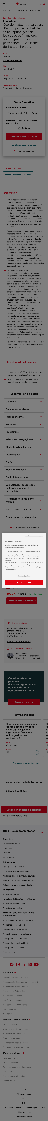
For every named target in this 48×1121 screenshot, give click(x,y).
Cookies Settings (24, 576)
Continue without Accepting (34, 536)
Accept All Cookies (24, 582)
